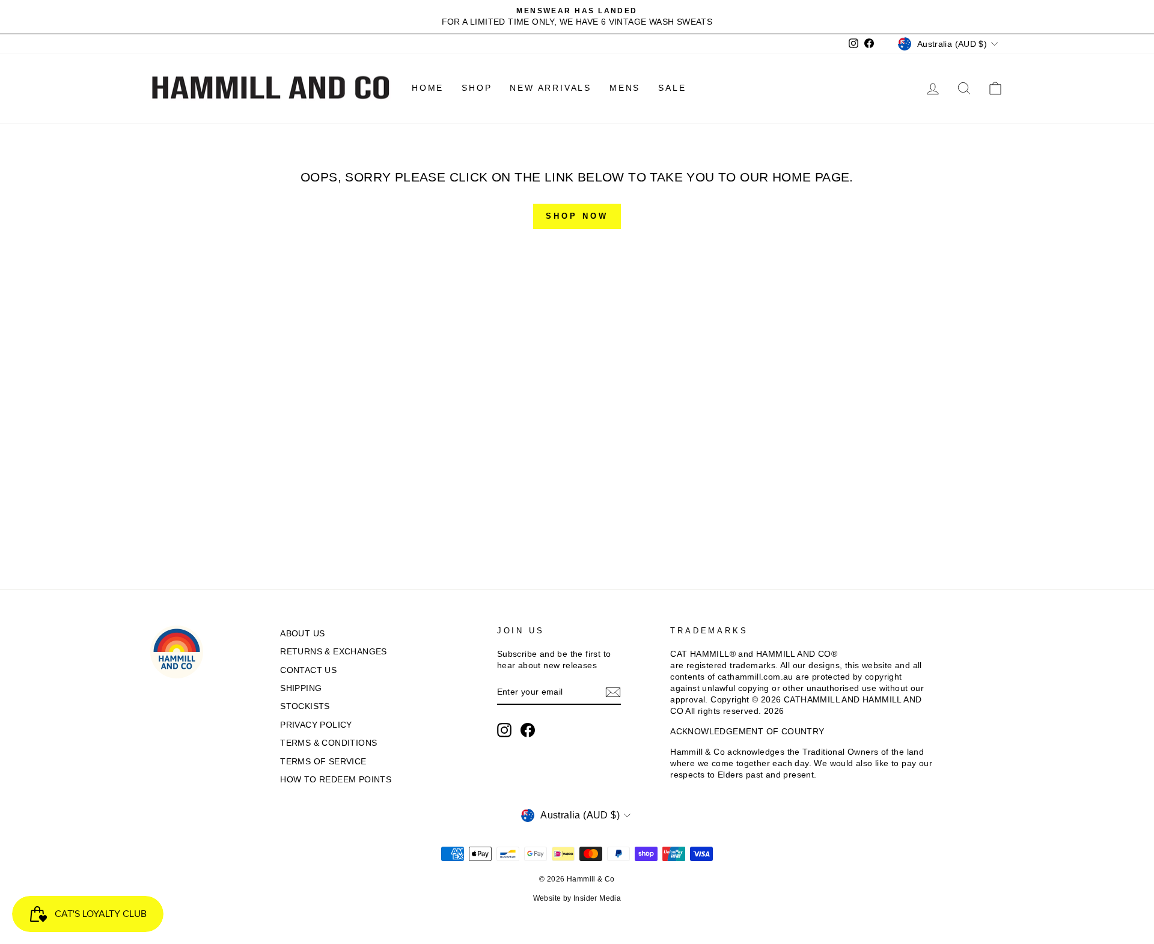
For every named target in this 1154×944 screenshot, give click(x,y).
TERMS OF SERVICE (323, 761)
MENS (624, 88)
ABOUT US (302, 633)
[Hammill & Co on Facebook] (528, 730)
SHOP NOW (577, 216)
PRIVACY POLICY (316, 724)
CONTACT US (308, 670)
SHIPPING (301, 688)
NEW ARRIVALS (550, 88)
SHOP (477, 88)
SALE (672, 88)
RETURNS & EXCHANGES (333, 651)
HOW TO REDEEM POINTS (335, 779)
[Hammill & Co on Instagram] (504, 730)
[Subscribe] (613, 692)
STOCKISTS (305, 706)
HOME (428, 88)
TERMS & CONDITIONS (328, 743)
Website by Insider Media (577, 898)
